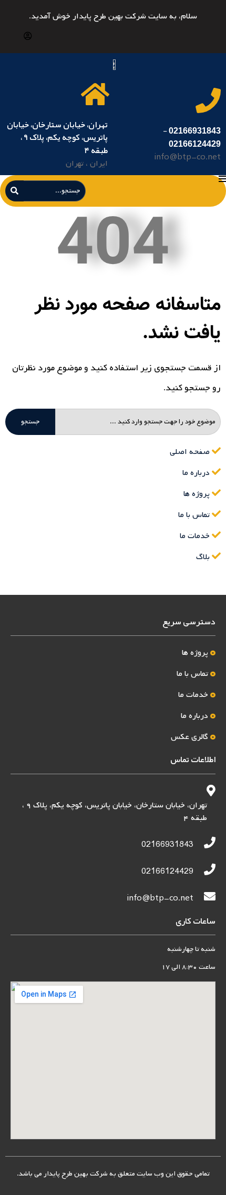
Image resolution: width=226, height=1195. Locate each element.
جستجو (30, 422)
